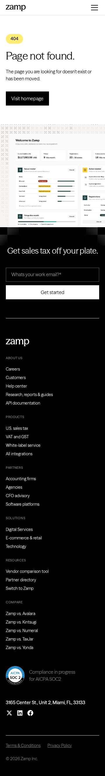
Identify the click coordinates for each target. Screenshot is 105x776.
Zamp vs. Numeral (22, 630)
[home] (16, 7)
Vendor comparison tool (27, 571)
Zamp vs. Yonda (19, 647)
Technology (16, 546)
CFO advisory (18, 495)
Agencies (14, 487)
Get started (52, 292)
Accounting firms (21, 478)
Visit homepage (27, 98)
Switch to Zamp (20, 588)
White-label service (23, 445)
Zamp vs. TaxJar (20, 639)
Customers (16, 377)
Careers (13, 369)
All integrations (19, 453)
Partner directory (21, 580)
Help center (16, 386)
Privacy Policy (60, 745)
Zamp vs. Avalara (20, 613)
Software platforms (22, 504)
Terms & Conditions (23, 745)
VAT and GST (17, 436)
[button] (93, 8)
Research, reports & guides (29, 394)
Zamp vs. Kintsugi (21, 622)
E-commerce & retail (24, 538)
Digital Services (19, 529)
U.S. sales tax (17, 428)
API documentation (23, 403)
